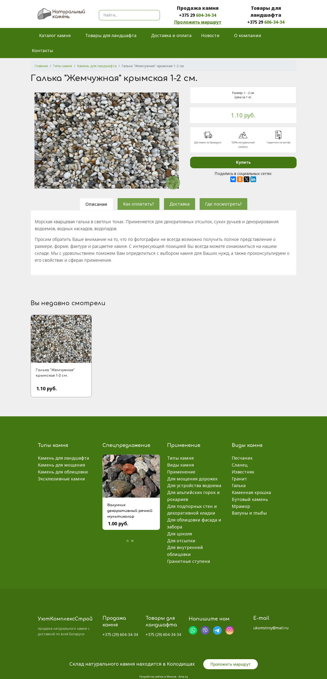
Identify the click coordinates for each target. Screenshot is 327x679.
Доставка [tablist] (179, 204)
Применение (181, 472)
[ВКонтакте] (233, 179)
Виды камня (180, 465)
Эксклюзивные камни (61, 479)
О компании (247, 35)
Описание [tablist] (96, 204)
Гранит (239, 479)
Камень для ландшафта (63, 458)
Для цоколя (179, 534)
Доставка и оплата (171, 35)
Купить (243, 162)
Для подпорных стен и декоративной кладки (192, 509)
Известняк (243, 472)
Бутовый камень (250, 499)
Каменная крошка (251, 492)
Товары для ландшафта (110, 35)
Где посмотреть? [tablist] (223, 204)
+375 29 (197, 15)
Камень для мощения (61, 465)
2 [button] (132, 541)
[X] (246, 179)
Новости (210, 35)
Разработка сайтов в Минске (157, 676)
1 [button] (127, 541)
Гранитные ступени (188, 561)
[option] (131, 496)
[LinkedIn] (253, 179)
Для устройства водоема (194, 485)
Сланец (240, 465)
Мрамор (241, 506)
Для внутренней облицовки (185, 550)
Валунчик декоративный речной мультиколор (129, 511)
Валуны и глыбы (249, 513)
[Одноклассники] (240, 179)
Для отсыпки (181, 540)
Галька (239, 485)
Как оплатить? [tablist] (138, 204)
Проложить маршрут (197, 22)
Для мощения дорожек (192, 479)
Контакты (42, 50)
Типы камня (180, 458)
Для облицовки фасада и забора (194, 523)
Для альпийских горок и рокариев (193, 495)
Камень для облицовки (63, 472)
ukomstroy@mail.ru (270, 627)
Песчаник (242, 458)
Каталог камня (55, 35)
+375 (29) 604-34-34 (120, 634)
